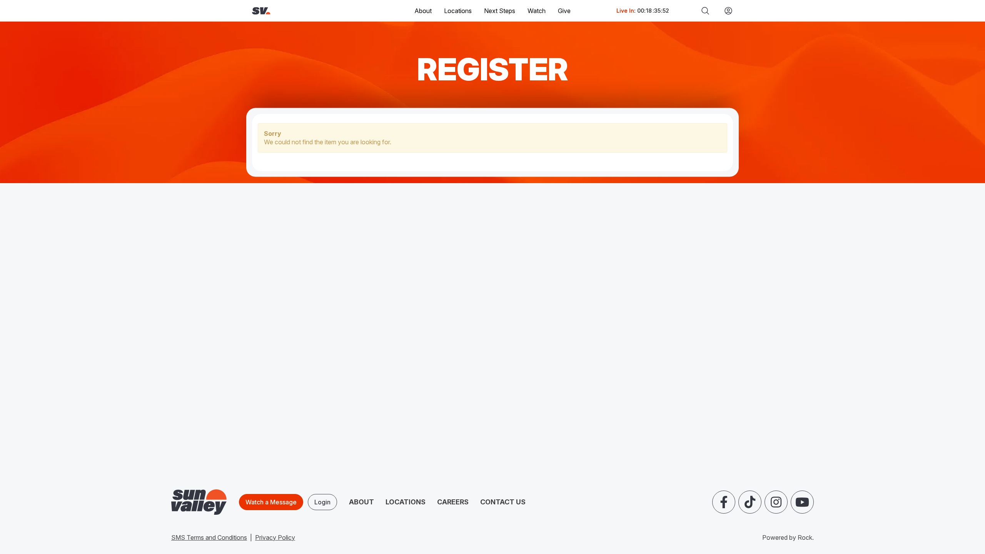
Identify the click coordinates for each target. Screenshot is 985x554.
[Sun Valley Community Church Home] (287, 11)
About (361, 502)
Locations (458, 11)
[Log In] (725, 11)
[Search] (705, 11)
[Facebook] (723, 502)
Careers (453, 502)
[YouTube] (802, 502)
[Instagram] (776, 502)
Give (564, 11)
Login (322, 502)
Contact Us (503, 502)
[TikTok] (749, 502)
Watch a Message (271, 502)
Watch (537, 11)
